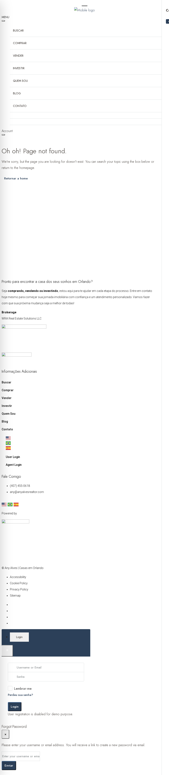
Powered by (9, 513)
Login (15, 706)
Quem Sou (20, 81)
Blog (17, 93)
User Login (13, 457)
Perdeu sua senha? (20, 695)
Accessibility (18, 577)
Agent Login (14, 464)
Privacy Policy (19, 589)
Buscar (18, 30)
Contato (20, 106)
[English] (81, 438)
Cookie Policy (19, 583)
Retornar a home (16, 178)
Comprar (20, 43)
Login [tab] (19, 637)
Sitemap (15, 595)
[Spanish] (81, 448)
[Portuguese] (81, 443)
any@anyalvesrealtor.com (27, 492)
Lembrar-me (23, 688)
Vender (18, 56)
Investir (19, 68)
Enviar (9, 765)
